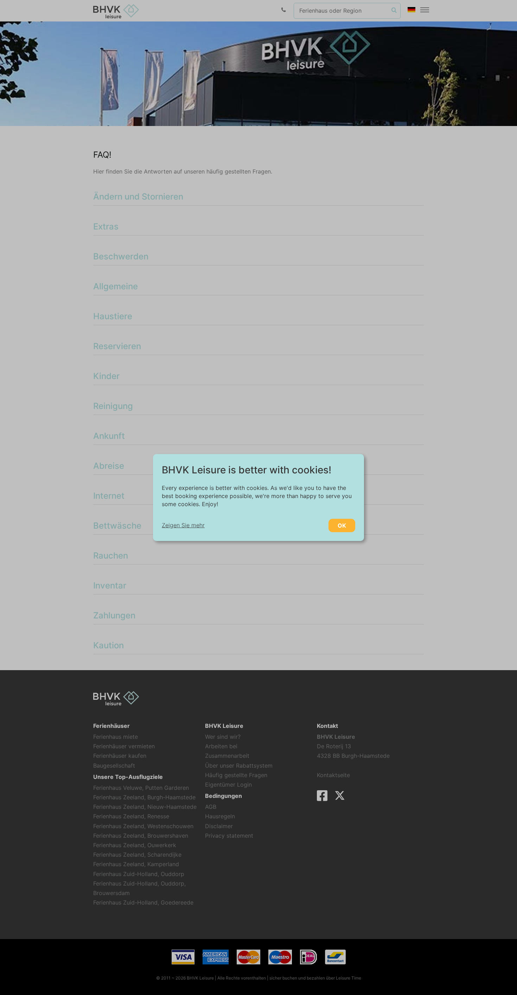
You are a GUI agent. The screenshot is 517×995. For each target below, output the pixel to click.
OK (342, 525)
